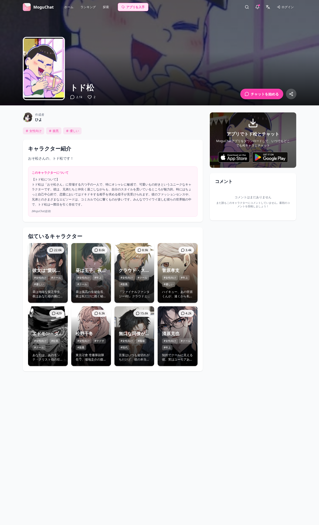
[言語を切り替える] (268, 7)
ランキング (88, 7)
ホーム (68, 7)
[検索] (246, 7)
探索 (106, 7)
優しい (74, 131)
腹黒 (56, 131)
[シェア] (291, 94)
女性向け (35, 131)
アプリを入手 (135, 7)
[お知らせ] (257, 7)
